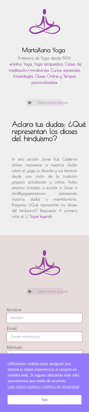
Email (12, 328)
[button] (44, 102)
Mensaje (14, 347)
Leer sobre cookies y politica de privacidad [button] (43, 387)
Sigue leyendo (41, 216)
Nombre (14, 309)
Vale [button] (44, 400)
